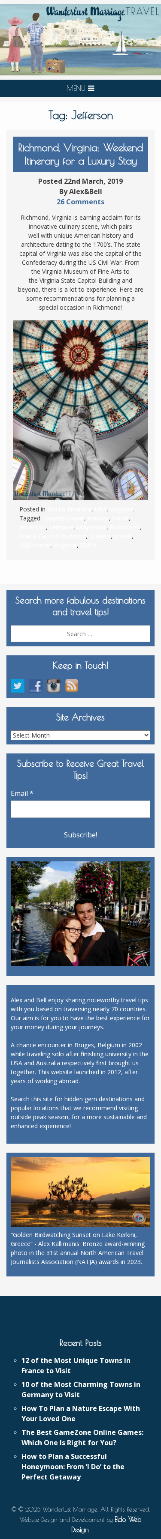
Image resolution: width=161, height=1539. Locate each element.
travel (123, 536)
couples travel (63, 518)
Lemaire (61, 527)
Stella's (100, 536)
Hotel (120, 518)
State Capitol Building (52, 536)
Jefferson (32, 527)
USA (100, 509)
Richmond (125, 527)
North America (69, 509)
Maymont (91, 527)
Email (22, 793)
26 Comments (80, 201)
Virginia (121, 509)
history (98, 518)
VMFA (88, 545)
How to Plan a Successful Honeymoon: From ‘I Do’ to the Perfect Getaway (73, 1467)
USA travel (34, 545)
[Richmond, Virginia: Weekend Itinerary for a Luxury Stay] (80, 410)
